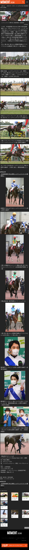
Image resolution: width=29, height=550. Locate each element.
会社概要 (23, 540)
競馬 (5, 10)
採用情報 (25, 540)
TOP (1, 10)
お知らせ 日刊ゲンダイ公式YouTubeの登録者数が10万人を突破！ (14, 6)
